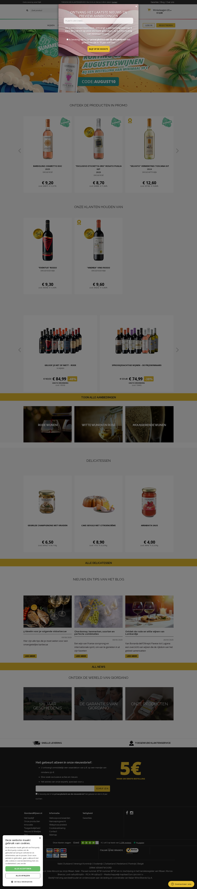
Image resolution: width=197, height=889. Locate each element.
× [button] (40, 838)
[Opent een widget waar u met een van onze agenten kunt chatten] (181, 884)
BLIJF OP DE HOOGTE (98, 49)
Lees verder (21, 863)
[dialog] (23, 860)
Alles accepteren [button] (22, 868)
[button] (22, 882)
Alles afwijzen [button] (23, 875)
